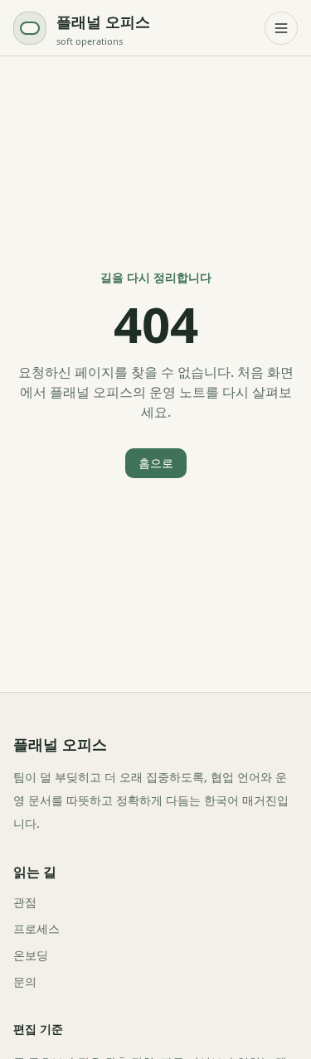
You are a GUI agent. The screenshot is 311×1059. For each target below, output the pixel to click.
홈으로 (155, 463)
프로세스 (36, 928)
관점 (24, 902)
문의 (24, 981)
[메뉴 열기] (281, 28)
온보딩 (30, 955)
